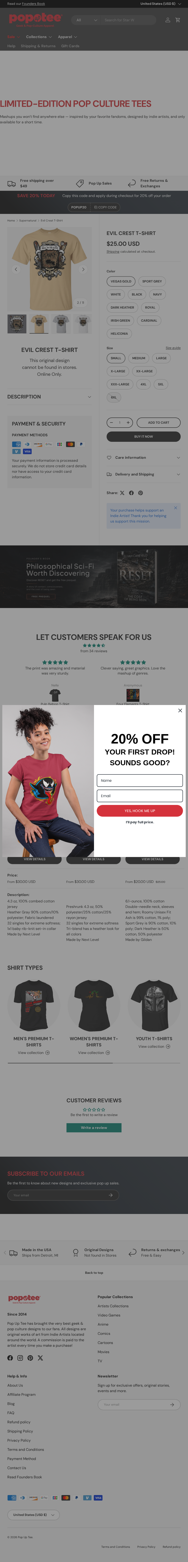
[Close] (180, 710)
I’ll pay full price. (140, 822)
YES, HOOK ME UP (140, 810)
